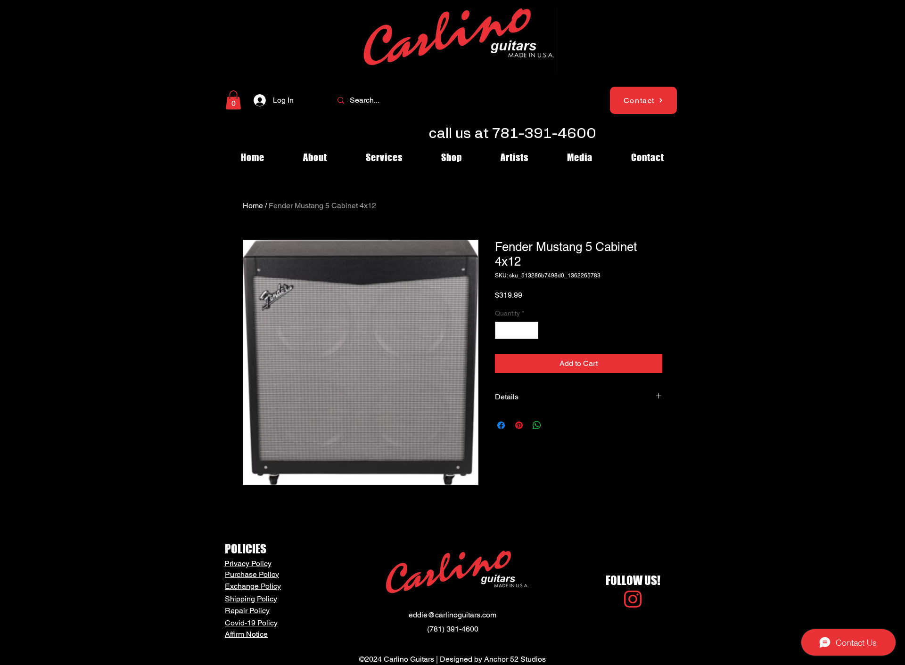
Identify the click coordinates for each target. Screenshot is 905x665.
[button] (233, 100)
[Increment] (531, 330)
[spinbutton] (516, 330)
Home (253, 205)
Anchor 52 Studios (515, 659)
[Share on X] (554, 425)
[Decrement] (502, 330)
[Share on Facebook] (501, 425)
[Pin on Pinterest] (519, 425)
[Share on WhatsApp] (537, 425)
